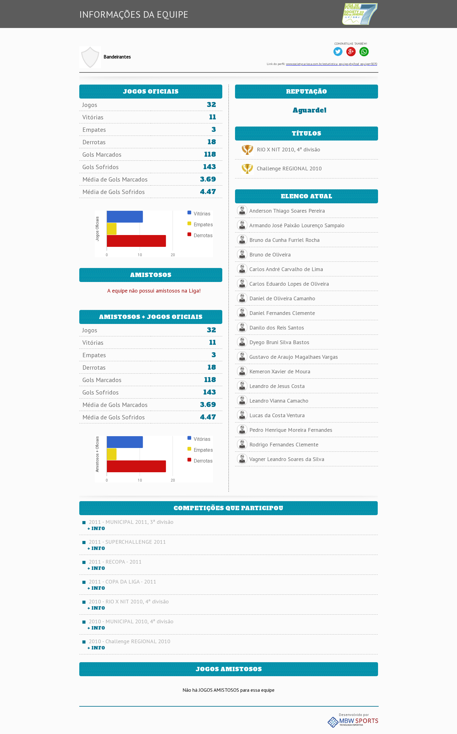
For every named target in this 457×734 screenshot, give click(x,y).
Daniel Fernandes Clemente (282, 312)
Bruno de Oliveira (270, 254)
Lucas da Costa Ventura (277, 415)
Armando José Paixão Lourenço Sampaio (296, 225)
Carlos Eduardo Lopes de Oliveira (289, 283)
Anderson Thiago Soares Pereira (287, 210)
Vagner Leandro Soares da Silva (286, 459)
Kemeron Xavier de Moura (279, 371)
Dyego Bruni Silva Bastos (279, 342)
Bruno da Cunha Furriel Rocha (284, 239)
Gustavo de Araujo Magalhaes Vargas (293, 356)
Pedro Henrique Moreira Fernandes (290, 429)
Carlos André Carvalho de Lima (286, 269)
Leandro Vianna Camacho (278, 400)
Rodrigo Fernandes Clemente (283, 444)
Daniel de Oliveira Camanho (282, 298)
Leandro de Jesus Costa (277, 386)
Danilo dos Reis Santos (276, 327)
